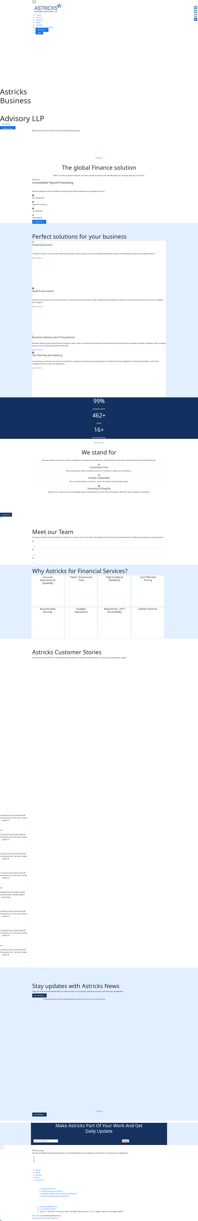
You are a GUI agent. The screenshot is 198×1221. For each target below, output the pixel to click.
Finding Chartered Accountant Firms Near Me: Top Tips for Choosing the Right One (86, 1031)
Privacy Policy (37, 1218)
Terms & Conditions (50, 1218)
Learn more (37, 258)
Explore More (7, 128)
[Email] (196, 15)
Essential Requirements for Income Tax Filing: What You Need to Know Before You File (89, 1008)
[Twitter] (196, 11)
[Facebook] (196, 7)
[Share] (196, 19)
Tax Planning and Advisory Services (55, 1196)
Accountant (99, 1026)
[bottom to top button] (2, 1147)
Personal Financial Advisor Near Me (95, 1089)
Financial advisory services (92, 1101)
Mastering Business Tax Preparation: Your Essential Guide (90, 1066)
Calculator (41, 30)
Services (38, 1175)
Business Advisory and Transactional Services (59, 1194)
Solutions (99, 158)
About (37, 1172)
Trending (129, 1026)
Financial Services (48, 1189)
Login (39, 32)
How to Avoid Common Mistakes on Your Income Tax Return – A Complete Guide (83, 1019)
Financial (110, 1038)
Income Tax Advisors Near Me (85, 1078)
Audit (124, 1026)
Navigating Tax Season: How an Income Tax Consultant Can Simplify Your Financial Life (86, 1043)
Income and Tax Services (113, 1003)
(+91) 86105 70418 (46, 27)
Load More (99, 1111)
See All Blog (38, 995)
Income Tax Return (129, 1003)
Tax (137, 1003)
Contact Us (38, 222)
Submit (125, 1141)
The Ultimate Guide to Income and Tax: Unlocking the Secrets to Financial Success (87, 1054)
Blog (37, 1177)
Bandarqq (6, 124)
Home (37, 1170)
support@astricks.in (49, 1206)
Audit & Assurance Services (52, 1191)
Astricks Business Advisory (95, 1003)
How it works (99, 442)
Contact (39, 25)
